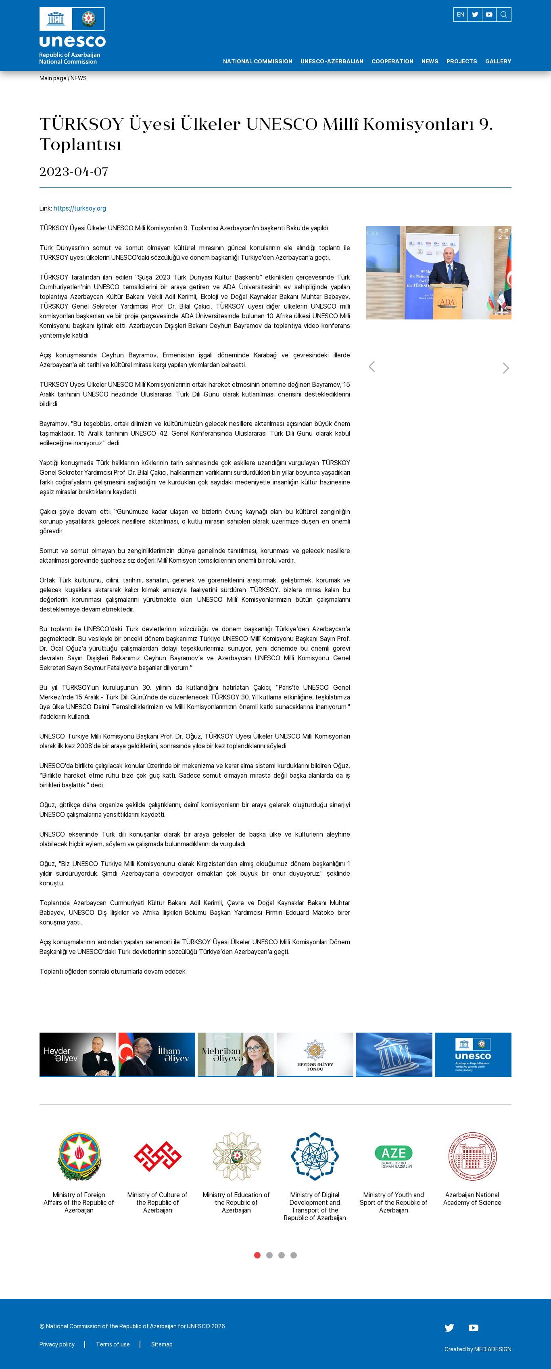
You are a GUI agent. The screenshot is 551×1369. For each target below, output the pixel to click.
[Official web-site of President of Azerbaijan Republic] (157, 1055)
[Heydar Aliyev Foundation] (315, 1055)
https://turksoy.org (80, 208)
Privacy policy (57, 1344)
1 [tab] (257, 1255)
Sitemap (162, 1344)
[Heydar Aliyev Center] (78, 1055)
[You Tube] (473, 1330)
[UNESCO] (394, 1055)
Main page (53, 78)
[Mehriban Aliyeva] (236, 1055)
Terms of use (113, 1344)
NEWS (79, 78)
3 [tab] (281, 1255)
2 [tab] (269, 1255)
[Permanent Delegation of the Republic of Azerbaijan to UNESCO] (473, 1055)
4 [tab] (293, 1255)
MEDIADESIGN (492, 1349)
